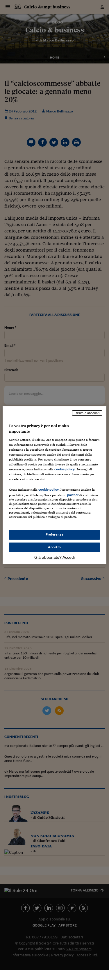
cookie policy (64, 469)
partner (72, 495)
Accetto (54, 547)
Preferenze (55, 534)
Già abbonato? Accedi (54, 557)
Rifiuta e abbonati (87, 413)
